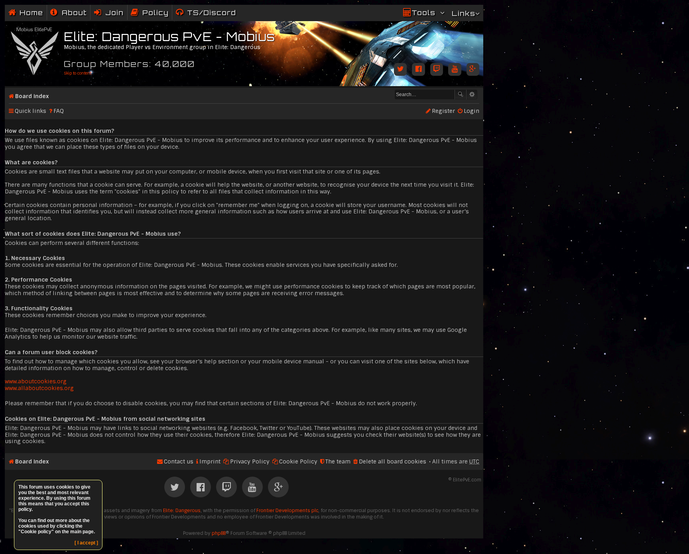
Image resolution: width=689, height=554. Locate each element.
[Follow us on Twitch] (436, 70)
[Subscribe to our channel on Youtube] (454, 70)
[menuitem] (68, 12)
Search (461, 94)
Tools (423, 12)
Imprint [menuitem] (209, 461)
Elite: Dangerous (182, 510)
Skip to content (77, 73)
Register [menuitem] (443, 110)
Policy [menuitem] (155, 12)
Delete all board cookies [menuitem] (392, 461)
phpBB (219, 533)
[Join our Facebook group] (418, 70)
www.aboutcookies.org (36, 381)
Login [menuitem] (471, 110)
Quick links (30, 110)
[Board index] (35, 49)
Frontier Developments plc (287, 510)
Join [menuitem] (114, 12)
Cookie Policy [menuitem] (298, 461)
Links (463, 13)
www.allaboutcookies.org (39, 388)
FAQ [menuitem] (58, 110)
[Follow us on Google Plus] (473, 70)
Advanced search (472, 94)
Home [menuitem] (31, 12)
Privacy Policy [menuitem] (250, 461)
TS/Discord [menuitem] (211, 12)
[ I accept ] (86, 543)
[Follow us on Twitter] (400, 70)
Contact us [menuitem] (178, 461)
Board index (32, 96)
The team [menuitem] (337, 461)
